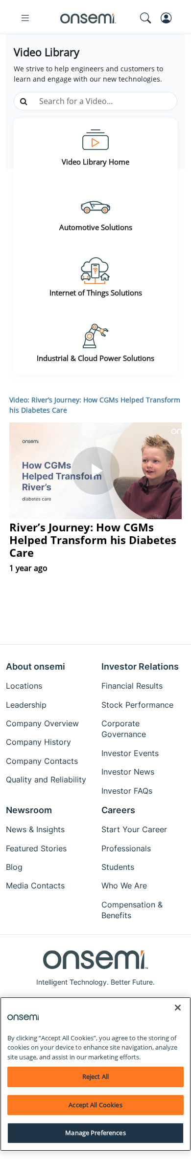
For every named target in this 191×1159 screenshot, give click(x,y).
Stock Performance (137, 705)
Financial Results (132, 686)
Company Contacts (42, 761)
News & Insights (35, 829)
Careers (118, 810)
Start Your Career (134, 829)
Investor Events (130, 753)
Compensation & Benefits (132, 910)
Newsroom (29, 810)
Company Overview (42, 723)
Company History (38, 742)
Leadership (26, 705)
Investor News (127, 772)
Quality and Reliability (46, 779)
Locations (24, 686)
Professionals (126, 848)
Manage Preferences (95, 1132)
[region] (95, 1074)
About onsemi (35, 666)
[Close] (178, 1007)
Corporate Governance (123, 728)
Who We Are (124, 885)
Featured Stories (36, 848)
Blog (14, 867)
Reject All (95, 1076)
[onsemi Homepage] (88, 18)
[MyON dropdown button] (169, 18)
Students (117, 867)
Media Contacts (35, 885)
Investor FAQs (126, 791)
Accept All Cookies (95, 1104)
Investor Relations (140, 666)
